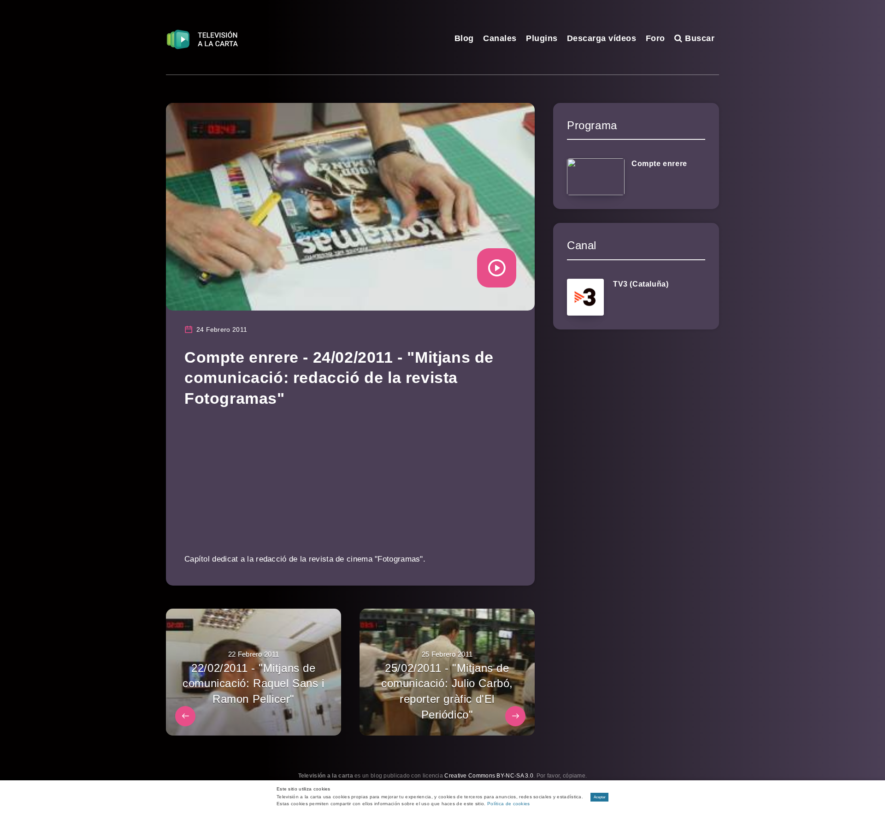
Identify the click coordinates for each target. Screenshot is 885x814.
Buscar (698, 38)
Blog (464, 38)
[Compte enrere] (596, 176)
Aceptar (600, 797)
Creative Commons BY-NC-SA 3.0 (488, 775)
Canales (500, 38)
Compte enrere (659, 164)
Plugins (542, 38)
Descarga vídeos (602, 38)
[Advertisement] (350, 486)
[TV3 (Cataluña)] (585, 297)
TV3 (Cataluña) (640, 284)
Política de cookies (508, 803)
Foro (655, 38)
